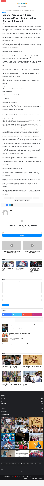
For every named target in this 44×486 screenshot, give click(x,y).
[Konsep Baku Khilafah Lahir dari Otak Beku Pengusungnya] (5, 345)
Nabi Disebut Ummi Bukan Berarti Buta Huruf (14, 0)
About (33, 478)
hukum (24, 463)
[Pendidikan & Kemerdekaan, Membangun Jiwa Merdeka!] (36, 453)
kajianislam (39, 463)
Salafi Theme (18, 476)
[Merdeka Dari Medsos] (8, 437)
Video (3, 406)
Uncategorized (3, 411)
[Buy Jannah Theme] (22, 6)
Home (4, 10)
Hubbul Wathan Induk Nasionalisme (16, 338)
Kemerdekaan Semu (20, 268)
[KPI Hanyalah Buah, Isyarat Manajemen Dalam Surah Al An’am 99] (22, 453)
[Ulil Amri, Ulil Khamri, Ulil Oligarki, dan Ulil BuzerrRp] (5, 330)
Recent (21, 320)
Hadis (2, 401)
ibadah (28, 463)
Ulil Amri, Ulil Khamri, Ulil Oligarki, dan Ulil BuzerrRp (19, 328)
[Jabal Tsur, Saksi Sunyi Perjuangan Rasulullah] (36, 437)
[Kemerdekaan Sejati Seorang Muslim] (36, 445)
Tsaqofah (3, 408)
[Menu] (1, 4)
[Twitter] (10, 205)
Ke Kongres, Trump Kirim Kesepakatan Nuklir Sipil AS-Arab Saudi (11, 384)
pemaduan (36, 198)
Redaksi (11, 210)
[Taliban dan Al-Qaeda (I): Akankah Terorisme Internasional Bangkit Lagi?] (5, 326)
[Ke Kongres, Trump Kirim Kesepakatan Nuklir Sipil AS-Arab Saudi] (11, 376)
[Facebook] (7, 205)
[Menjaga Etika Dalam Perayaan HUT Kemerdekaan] (22, 445)
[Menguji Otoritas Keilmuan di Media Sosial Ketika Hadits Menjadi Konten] (8, 453)
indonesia (31, 463)
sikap (22, 200)
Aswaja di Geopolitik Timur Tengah (7, 269)
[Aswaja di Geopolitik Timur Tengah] (8, 264)
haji (21, 463)
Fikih (42, 478)
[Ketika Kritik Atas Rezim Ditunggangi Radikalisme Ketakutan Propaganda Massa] (36, 264)
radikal (16, 200)
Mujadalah (7, 10)
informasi (18, 198)
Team (36, 478)
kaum (24, 198)
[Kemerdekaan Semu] (22, 264)
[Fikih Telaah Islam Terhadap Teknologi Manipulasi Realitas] (11, 360)
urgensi (27, 200)
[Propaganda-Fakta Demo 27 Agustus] (8, 421)
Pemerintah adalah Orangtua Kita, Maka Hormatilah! (19, 333)
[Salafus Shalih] (22, 3)
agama (2, 463)
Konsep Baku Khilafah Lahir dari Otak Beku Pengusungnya (20, 343)
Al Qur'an (3, 398)
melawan (29, 198)
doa (9, 463)
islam (35, 463)
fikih (18, 463)
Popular (7, 320)
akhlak (6, 463)
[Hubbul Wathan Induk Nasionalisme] (5, 340)
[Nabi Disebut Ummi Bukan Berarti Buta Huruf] (32, 360)
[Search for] (42, 4)
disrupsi (7, 198)
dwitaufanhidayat (13, 463)
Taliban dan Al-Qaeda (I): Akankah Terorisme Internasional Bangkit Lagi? (23, 324)
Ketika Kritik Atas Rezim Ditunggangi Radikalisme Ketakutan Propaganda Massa (35, 270)
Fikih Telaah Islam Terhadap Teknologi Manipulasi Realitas (10, 367)
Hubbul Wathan (4, 403)
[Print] (12, 205)
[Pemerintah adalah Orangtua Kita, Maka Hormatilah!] (5, 335)
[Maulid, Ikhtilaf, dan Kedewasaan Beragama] (36, 429)
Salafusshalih (29, 476)
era (12, 198)
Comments (36, 320)
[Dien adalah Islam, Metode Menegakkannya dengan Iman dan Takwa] (22, 437)
